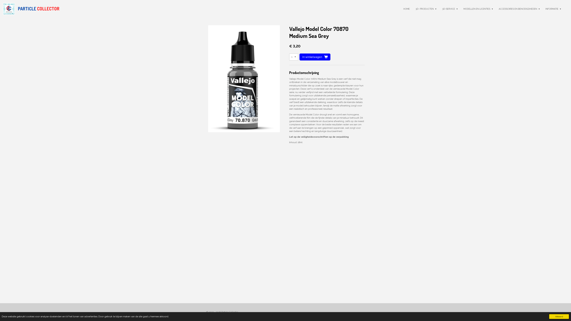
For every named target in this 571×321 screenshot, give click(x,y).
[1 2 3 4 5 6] (293, 57)
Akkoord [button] (559, 316)
